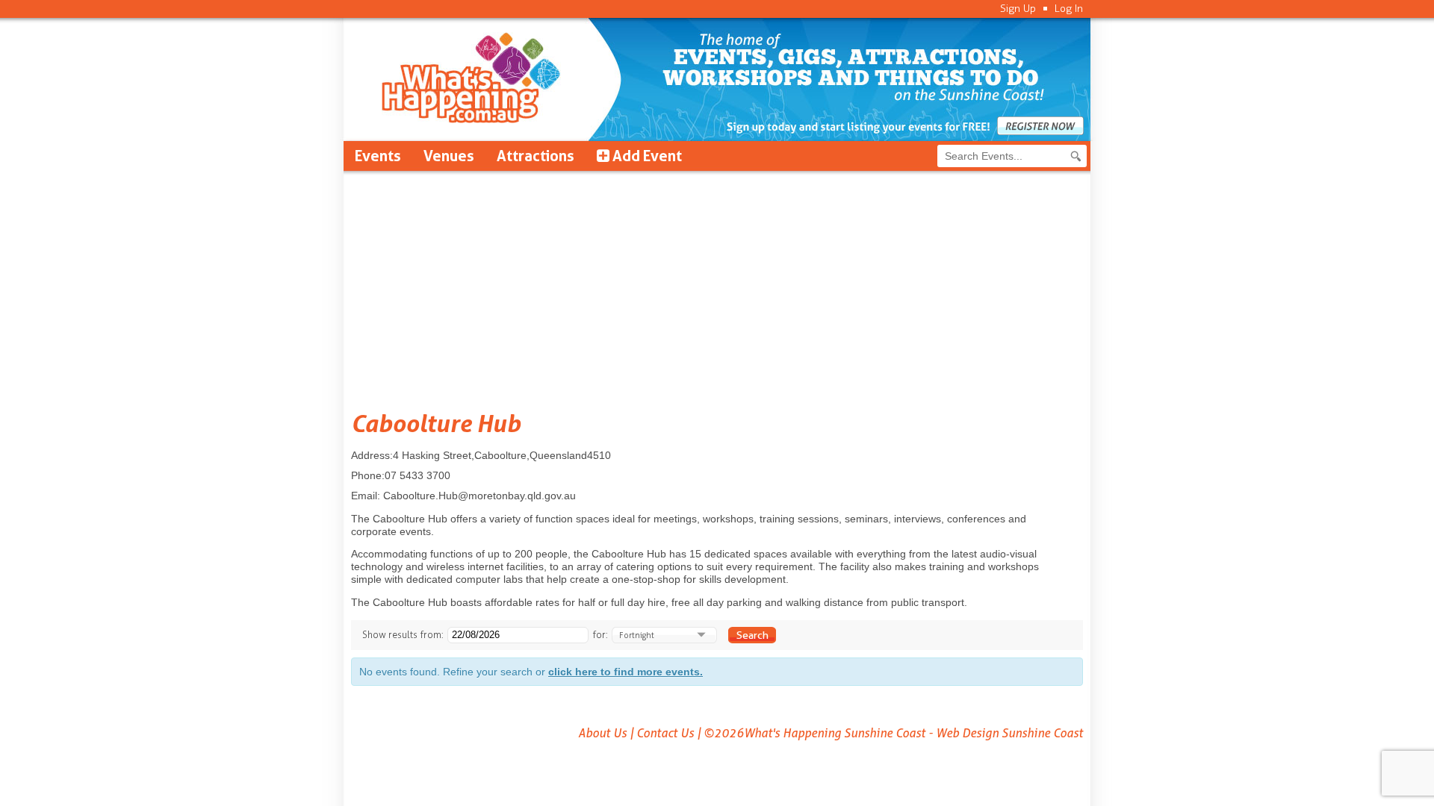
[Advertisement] (717, 282)
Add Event (645, 156)
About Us (602, 733)
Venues (448, 156)
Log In (1069, 8)
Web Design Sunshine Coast (1009, 733)
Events (378, 156)
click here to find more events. (625, 672)
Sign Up (1018, 8)
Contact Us (665, 733)
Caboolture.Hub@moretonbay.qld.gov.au (479, 496)
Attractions (535, 156)
